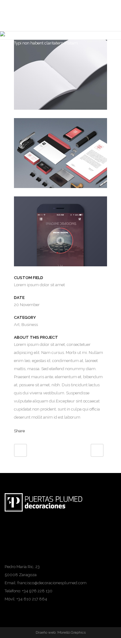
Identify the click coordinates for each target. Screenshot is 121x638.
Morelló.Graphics (71, 632)
